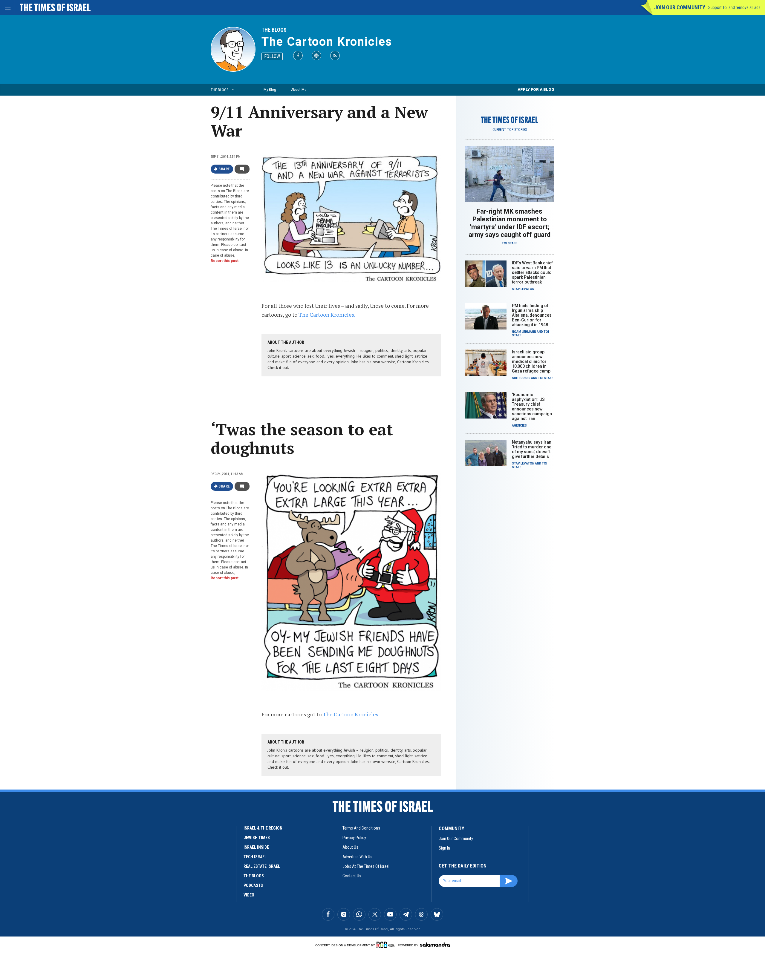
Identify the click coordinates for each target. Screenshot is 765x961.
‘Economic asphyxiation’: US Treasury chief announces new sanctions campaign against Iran (532, 406)
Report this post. (225, 261)
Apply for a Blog (536, 89)
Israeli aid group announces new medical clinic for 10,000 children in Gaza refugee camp (531, 361)
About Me (298, 89)
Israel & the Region (263, 828)
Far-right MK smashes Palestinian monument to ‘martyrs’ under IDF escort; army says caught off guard (509, 223)
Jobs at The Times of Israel (365, 866)
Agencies (519, 425)
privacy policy (354, 837)
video (249, 895)
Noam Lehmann (524, 331)
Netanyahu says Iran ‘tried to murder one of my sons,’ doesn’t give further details (531, 449)
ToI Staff (509, 243)
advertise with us (357, 856)
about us (350, 847)
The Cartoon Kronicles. (327, 314)
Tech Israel (255, 856)
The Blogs (274, 30)
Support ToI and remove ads (734, 7)
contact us (351, 875)
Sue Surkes (521, 378)
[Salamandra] (435, 944)
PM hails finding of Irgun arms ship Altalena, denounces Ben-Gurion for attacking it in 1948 (532, 315)
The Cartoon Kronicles (326, 42)
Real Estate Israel (262, 866)
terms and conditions (361, 828)
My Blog (270, 89)
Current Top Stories (509, 130)
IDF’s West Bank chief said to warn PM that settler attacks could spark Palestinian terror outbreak (532, 272)
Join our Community (679, 7)
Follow (272, 56)
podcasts (253, 885)
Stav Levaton (523, 289)
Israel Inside (256, 847)
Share (224, 169)
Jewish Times (257, 837)
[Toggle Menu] (7, 7)
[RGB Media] (387, 945)
